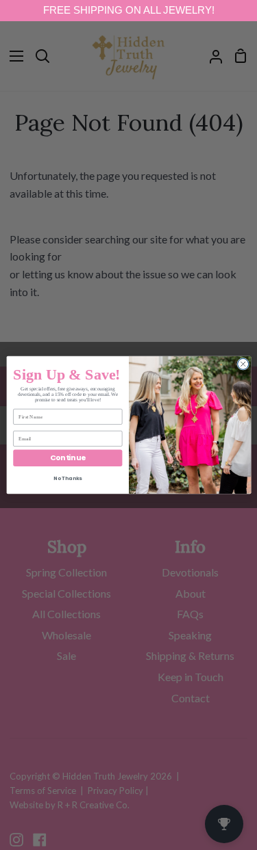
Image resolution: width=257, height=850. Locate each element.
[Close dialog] (242, 363)
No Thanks (67, 478)
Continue (67, 458)
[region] (128, 10)
